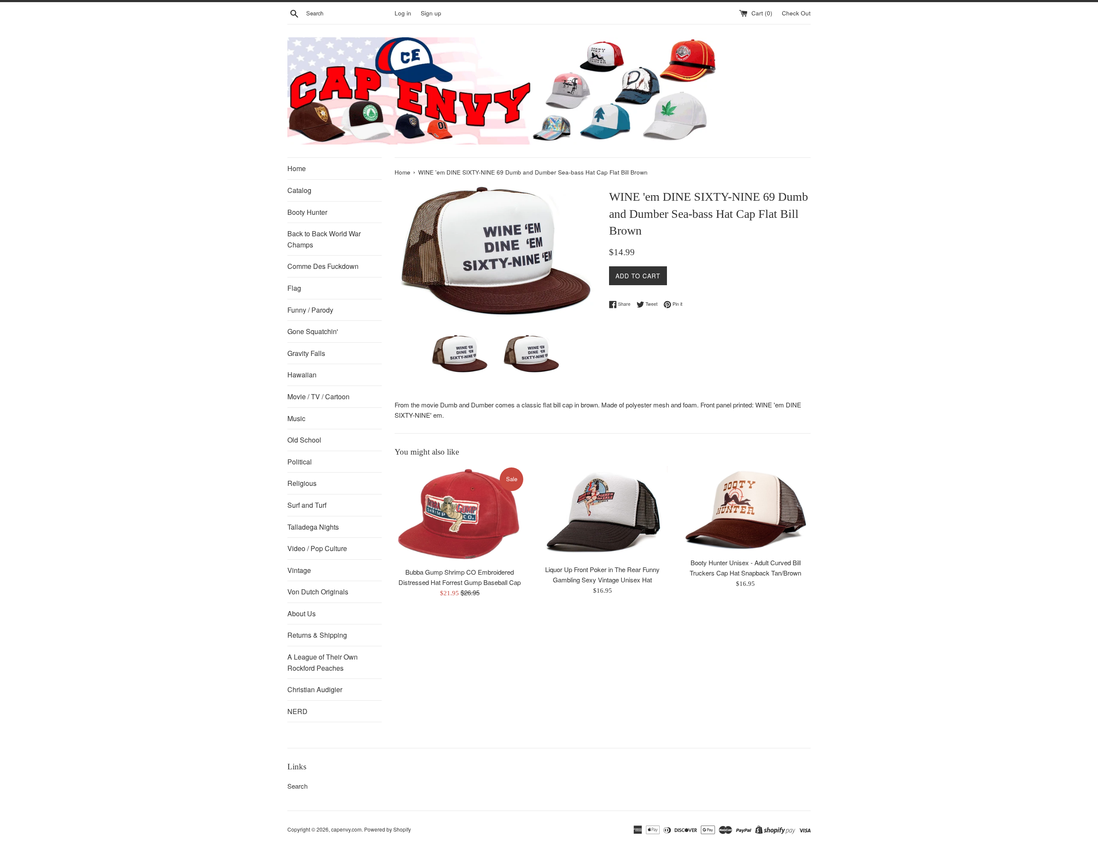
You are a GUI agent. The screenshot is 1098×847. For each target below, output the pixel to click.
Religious (302, 483)
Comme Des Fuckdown (323, 266)
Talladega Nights (313, 527)
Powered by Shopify (387, 829)
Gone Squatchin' (312, 331)
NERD (297, 711)
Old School (304, 440)
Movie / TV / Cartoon (318, 396)
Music (296, 418)
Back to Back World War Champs (324, 239)
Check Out (796, 13)
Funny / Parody (310, 310)
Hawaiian (302, 375)
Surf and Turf (306, 505)
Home (296, 168)
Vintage (299, 570)
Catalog (299, 190)
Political (299, 462)
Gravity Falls (306, 353)
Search (297, 785)
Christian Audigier (314, 689)
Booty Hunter (307, 212)
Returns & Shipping (317, 635)
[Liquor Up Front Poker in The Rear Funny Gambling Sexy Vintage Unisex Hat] (602, 513)
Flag (294, 288)
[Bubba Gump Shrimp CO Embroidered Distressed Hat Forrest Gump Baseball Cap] (460, 514)
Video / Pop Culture (317, 548)
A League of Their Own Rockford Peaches (322, 662)
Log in (403, 13)
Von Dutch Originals (317, 592)
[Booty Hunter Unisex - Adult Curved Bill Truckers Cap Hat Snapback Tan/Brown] (746, 509)
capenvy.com (346, 829)
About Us (301, 613)
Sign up (431, 13)
